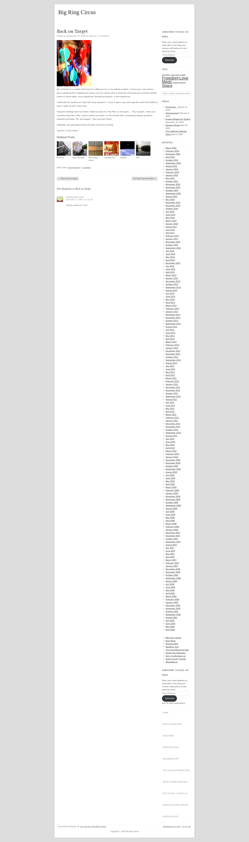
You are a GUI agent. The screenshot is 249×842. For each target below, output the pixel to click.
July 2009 (170, 475)
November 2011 (173, 390)
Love (183, 78)
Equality (183, 75)
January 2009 (172, 493)
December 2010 (173, 424)
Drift (137, 158)
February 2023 (172, 172)
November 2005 (173, 608)
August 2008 (171, 508)
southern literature (179, 82)
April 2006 (170, 593)
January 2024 (172, 169)
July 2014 (170, 293)
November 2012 (173, 354)
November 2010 (173, 427)
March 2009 (171, 487)
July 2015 (170, 266)
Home (166, 713)
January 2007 (172, 566)
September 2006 (173, 578)
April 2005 (170, 630)
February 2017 (172, 236)
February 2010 (172, 454)
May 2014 (170, 299)
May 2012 (170, 372)
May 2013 (170, 336)
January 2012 (172, 384)
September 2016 (173, 248)
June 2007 (170, 551)
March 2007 (171, 560)
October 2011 (172, 393)
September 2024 (173, 163)
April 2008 (170, 520)
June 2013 (170, 333)
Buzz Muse (171, 641)
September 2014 (173, 287)
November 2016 (173, 242)
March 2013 (171, 342)
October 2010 (172, 430)
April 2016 (170, 260)
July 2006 (170, 584)
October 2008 (172, 502)
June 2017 (170, 230)
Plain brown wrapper (68, 178)
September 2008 (173, 505)
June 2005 (170, 623)
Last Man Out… (110, 158)
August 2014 (171, 290)
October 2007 (172, 539)
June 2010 (170, 442)
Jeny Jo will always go (176, 656)
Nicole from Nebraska (175, 653)
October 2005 (172, 611)
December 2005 (173, 605)
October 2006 (172, 575)
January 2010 (172, 457)
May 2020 (170, 199)
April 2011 (170, 411)
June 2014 (170, 296)
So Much (60, 158)
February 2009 (172, 490)
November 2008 (173, 499)
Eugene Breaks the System (178, 119)
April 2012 (170, 375)
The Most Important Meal (144, 178)
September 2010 (173, 433)
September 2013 (173, 324)
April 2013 (170, 339)
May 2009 (170, 481)
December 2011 (173, 387)
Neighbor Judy (172, 647)
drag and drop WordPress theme (93, 826)
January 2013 (172, 348)
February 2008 (172, 527)
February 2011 (172, 417)
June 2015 (170, 269)
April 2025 (170, 157)
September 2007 (173, 542)
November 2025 (173, 154)
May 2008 (170, 517)
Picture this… (172, 107)
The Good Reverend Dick (177, 650)
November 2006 (173, 572)
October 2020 (172, 190)
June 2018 (170, 214)
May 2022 (170, 178)
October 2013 (172, 321)
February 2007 (172, 563)
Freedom (170, 78)
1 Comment (103, 36)
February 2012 (172, 381)
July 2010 (170, 439)
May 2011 (170, 408)
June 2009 (170, 478)
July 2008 (170, 511)
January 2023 (172, 175)
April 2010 (170, 448)
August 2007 (171, 545)
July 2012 (170, 366)
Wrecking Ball (172, 644)
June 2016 (170, 254)
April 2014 (170, 302)
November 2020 (173, 187)
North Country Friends (176, 659)
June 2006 (170, 587)
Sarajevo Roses (173, 125)
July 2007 (170, 548)
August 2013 (171, 327)
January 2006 (172, 602)
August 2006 (171, 581)
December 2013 (173, 314)
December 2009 (173, 460)
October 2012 (172, 357)
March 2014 (171, 305)
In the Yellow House (93, 159)
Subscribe (169, 60)
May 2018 (170, 218)
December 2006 (173, 569)
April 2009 (170, 484)
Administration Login (171, 827)
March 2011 (171, 414)
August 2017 (171, 227)
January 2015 (172, 278)
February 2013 (172, 345)
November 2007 (173, 536)
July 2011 (170, 402)
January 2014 (172, 311)
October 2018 (172, 208)
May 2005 (170, 626)
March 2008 (171, 523)
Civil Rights (166, 75)
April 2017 (170, 233)
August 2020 (171, 196)
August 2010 (171, 436)
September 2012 (173, 360)
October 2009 (172, 466)
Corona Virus (175, 75)
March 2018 (171, 221)
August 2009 (171, 472)
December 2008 (173, 496)
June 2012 (170, 369)
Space (167, 85)
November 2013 (173, 317)
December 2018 (173, 205)
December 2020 (173, 184)
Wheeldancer (172, 662)
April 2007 (170, 557)
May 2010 (170, 445)
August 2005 (171, 617)
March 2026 (171, 148)
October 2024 (172, 160)
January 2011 (172, 420)
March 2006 (171, 596)
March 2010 (171, 451)
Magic (167, 82)
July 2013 (170, 330)
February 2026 (172, 151)
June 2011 (170, 405)
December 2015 (173, 263)
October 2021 (172, 181)
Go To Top (186, 827)
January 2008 (172, 530)
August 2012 (171, 363)
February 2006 (172, 599)
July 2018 (170, 211)
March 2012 (171, 378)
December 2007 (173, 533)
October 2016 (172, 245)
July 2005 (170, 620)
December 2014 (173, 281)
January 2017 (172, 239)
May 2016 (170, 257)
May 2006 (170, 590)
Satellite (123, 158)
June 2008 (170, 514)
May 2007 (170, 554)
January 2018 (172, 224)
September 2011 (173, 396)
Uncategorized (73, 167)
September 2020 (173, 193)
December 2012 (173, 351)
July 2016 (170, 251)
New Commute (78, 158)
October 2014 (172, 284)
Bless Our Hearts (173, 638)
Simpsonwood (172, 113)
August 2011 (171, 399)
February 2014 (172, 308)
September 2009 (173, 469)
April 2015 (170, 272)
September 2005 (173, 614)
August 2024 (171, 166)
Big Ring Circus (77, 12)
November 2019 (173, 202)
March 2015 (171, 275)
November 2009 (173, 463)
